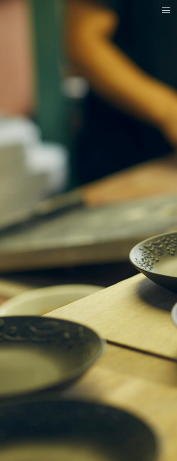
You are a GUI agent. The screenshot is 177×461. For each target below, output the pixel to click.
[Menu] (166, 10)
